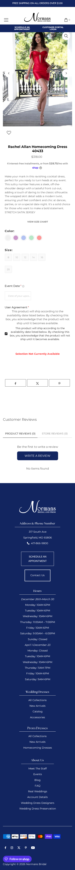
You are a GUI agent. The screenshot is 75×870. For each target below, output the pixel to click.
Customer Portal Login (53, 28)
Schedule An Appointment (22, 28)
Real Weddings (37, 791)
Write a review (37, 455)
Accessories (37, 717)
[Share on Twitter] (37, 383)
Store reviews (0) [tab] (55, 433)
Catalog (38, 711)
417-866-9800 (39, 543)
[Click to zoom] (66, 36)
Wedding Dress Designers (37, 802)
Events (37, 774)
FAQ (37, 785)
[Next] (66, 73)
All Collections (37, 700)
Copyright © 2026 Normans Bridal (24, 864)
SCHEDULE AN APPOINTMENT (37, 558)
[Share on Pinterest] (59, 383)
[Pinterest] (26, 848)
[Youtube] (33, 848)
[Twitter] (18, 848)
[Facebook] (5, 848)
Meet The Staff (37, 768)
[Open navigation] (6, 20)
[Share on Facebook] (15, 383)
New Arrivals (37, 705)
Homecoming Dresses (37, 747)
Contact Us (37, 575)
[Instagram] (12, 848)
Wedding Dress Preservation (37, 808)
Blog (37, 780)
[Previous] (9, 73)
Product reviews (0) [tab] (20, 433)
